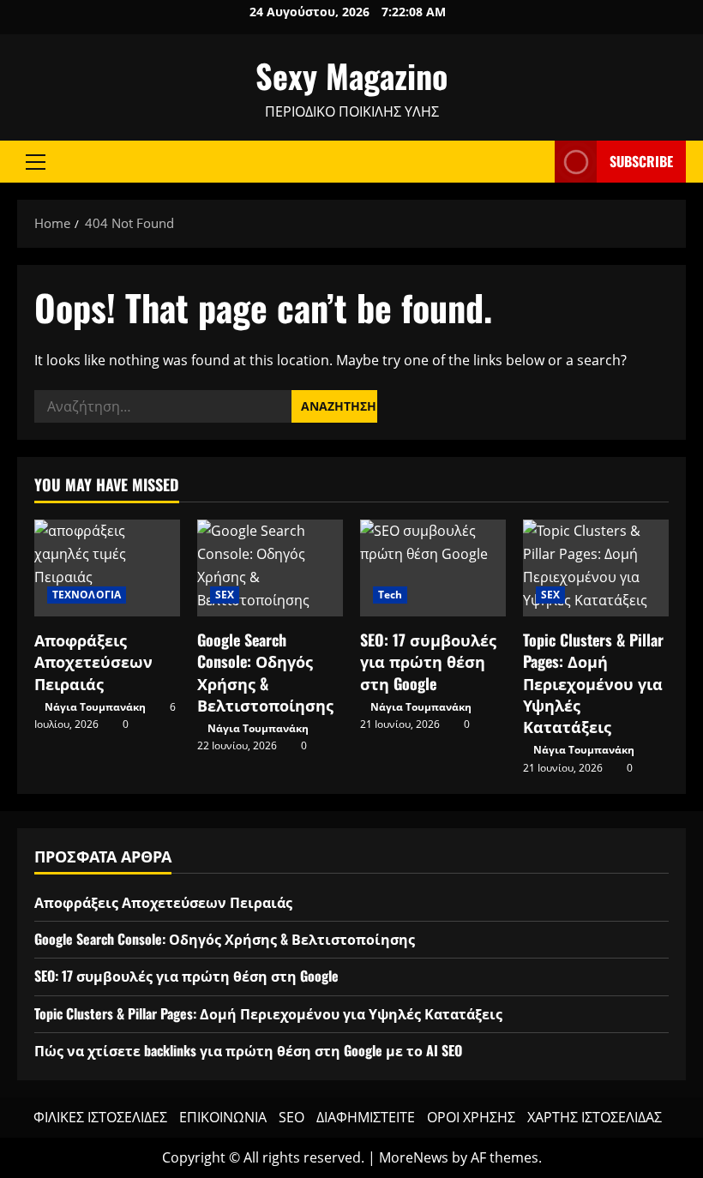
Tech (390, 594)
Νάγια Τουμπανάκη (95, 707)
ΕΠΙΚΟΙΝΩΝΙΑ (223, 1117)
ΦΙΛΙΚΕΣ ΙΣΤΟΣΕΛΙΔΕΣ (100, 1117)
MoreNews (413, 1157)
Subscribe (641, 161)
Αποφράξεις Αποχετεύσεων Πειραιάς (93, 661)
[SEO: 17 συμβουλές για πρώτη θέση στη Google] (433, 568)
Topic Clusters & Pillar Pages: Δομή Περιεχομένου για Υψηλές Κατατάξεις (593, 682)
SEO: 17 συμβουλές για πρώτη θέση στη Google (428, 661)
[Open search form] (537, 161)
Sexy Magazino (351, 75)
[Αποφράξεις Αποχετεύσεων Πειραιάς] (107, 568)
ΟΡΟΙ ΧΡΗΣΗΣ (471, 1117)
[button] (35, 162)
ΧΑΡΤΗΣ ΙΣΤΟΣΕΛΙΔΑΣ (594, 1117)
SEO (291, 1117)
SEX (224, 594)
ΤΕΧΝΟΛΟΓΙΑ (86, 594)
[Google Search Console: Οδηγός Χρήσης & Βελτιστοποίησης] (270, 568)
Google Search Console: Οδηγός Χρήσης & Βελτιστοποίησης (265, 672)
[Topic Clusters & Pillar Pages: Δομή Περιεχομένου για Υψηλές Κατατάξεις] (596, 568)
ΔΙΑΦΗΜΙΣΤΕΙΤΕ (365, 1117)
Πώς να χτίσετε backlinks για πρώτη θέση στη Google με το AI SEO (248, 1050)
